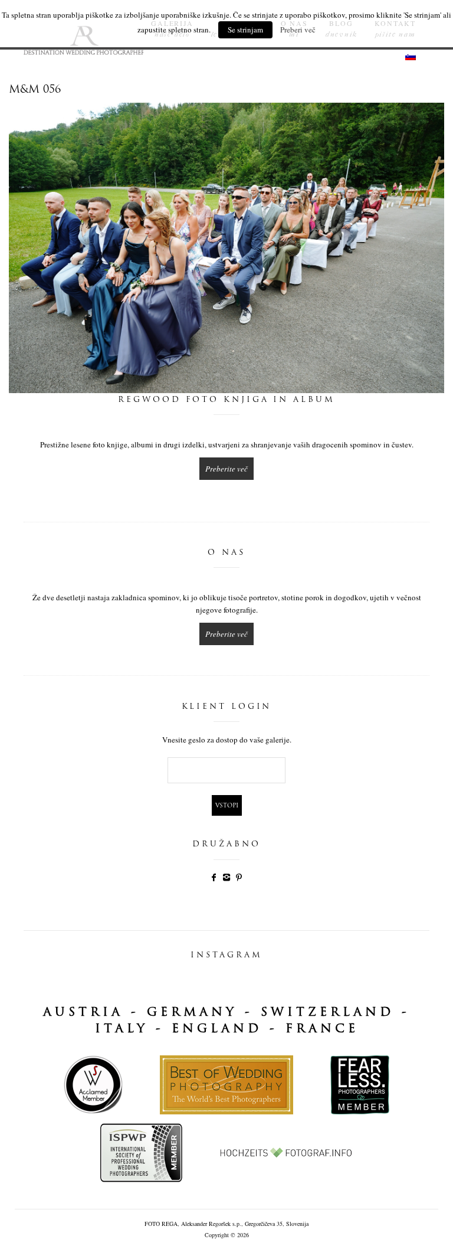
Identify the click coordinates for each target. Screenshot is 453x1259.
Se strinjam (245, 29)
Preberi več (298, 29)
